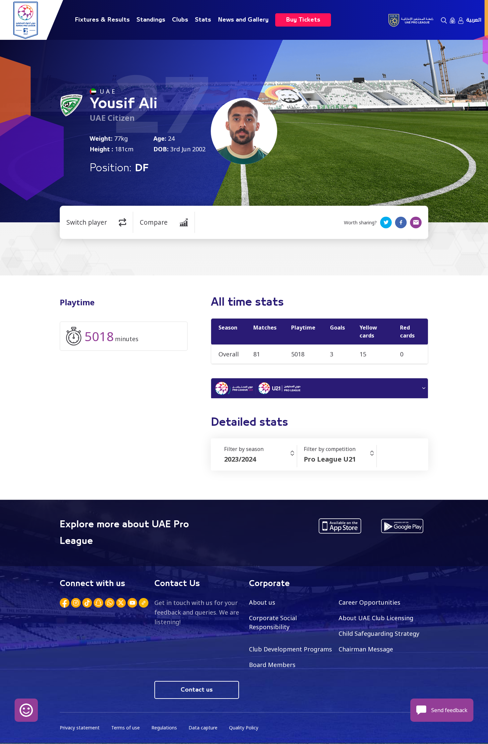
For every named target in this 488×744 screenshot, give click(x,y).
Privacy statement (80, 727)
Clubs (180, 20)
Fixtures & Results (102, 20)
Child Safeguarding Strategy (379, 633)
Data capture (203, 727)
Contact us (197, 690)
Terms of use (125, 727)
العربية (473, 20)
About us (262, 602)
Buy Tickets (303, 20)
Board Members (272, 665)
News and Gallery (243, 20)
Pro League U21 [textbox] (330, 459)
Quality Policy (243, 727)
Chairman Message (366, 649)
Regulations (164, 727)
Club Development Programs (290, 649)
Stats (203, 20)
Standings (150, 20)
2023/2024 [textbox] (240, 459)
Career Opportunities (369, 602)
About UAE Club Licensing (376, 618)
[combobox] (260, 459)
